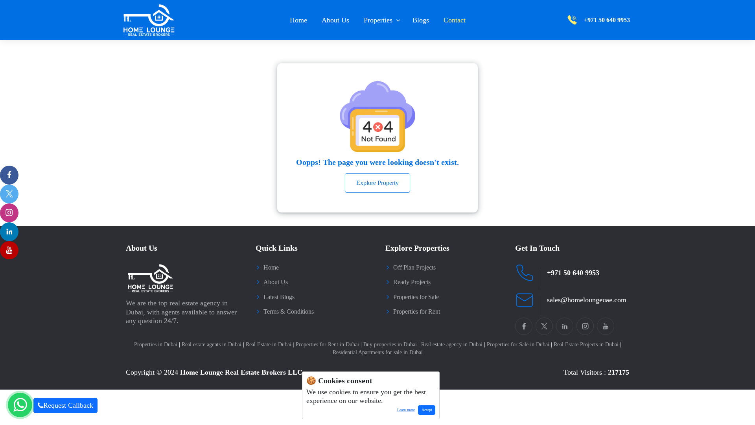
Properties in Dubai (157, 344)
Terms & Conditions (288, 311)
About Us (335, 20)
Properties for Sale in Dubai (519, 344)
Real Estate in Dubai (270, 344)
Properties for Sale (416, 297)
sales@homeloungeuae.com (586, 300)
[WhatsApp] (20, 405)
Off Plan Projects (414, 267)
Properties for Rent (416, 311)
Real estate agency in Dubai (453, 344)
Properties (378, 20)
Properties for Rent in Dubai (329, 344)
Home (298, 20)
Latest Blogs (279, 297)
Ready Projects (412, 282)
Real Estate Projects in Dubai (587, 344)
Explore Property (377, 182)
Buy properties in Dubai (391, 344)
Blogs (420, 20)
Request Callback (68, 405)
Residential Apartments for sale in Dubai (378, 352)
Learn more (404, 411)
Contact (455, 20)
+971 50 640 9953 (573, 273)
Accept (427, 410)
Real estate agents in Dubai (213, 344)
